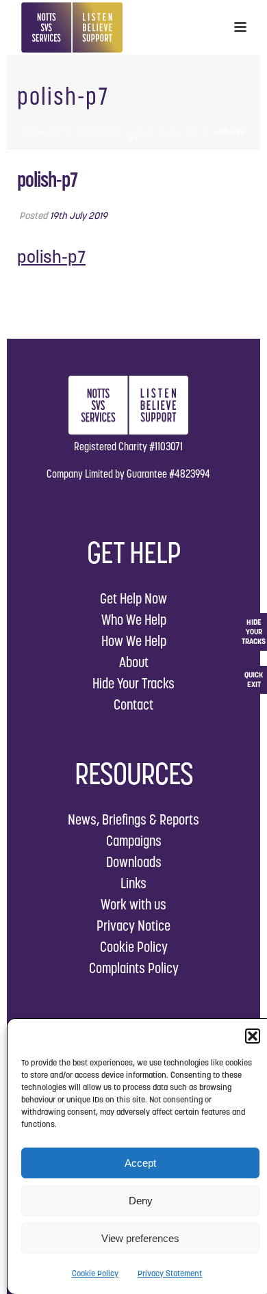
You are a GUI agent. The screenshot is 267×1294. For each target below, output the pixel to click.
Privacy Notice (133, 925)
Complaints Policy (134, 968)
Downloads (134, 862)
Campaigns (134, 840)
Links (133, 883)
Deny (141, 1200)
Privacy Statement (170, 1273)
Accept (140, 1163)
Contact (133, 704)
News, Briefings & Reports (133, 819)
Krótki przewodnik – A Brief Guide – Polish (129, 131)
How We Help (133, 641)
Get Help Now (133, 598)
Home (28, 131)
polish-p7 (51, 257)
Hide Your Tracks (133, 683)
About (134, 662)
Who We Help (133, 619)
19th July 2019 (78, 215)
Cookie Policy (95, 1273)
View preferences (140, 1238)
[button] (252, 1036)
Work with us (133, 904)
